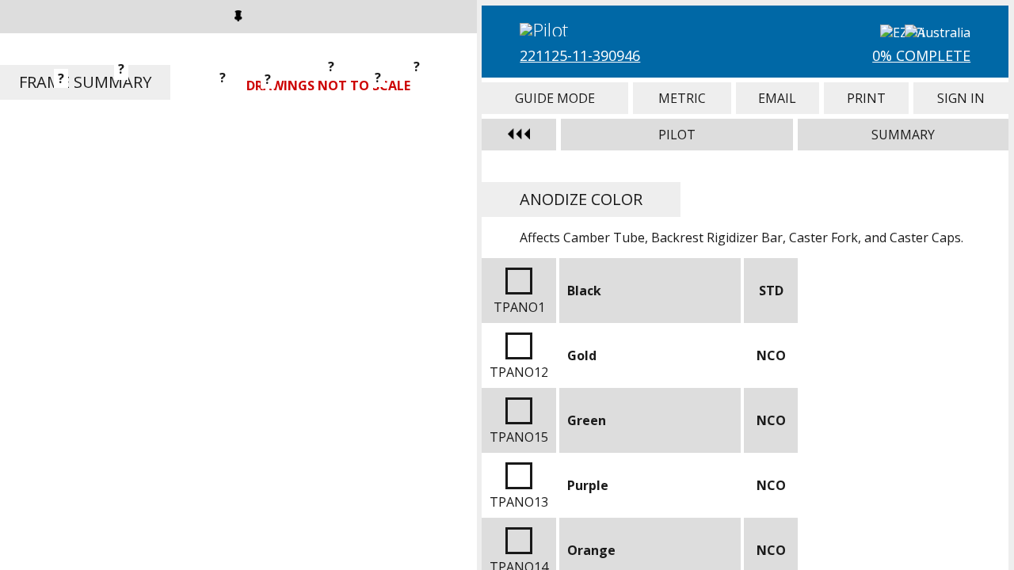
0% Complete (921, 55)
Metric (681, 98)
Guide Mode (555, 98)
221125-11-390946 (580, 55)
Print (866, 98)
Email (777, 98)
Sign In (960, 98)
